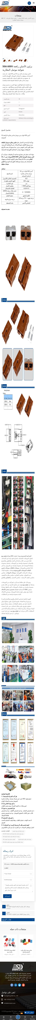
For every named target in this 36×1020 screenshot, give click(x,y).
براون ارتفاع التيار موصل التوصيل (18, 831)
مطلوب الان (30, 1012)
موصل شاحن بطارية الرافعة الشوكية (24, 839)
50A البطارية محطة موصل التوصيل (9, 839)
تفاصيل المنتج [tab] (5, 130)
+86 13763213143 (9, 999)
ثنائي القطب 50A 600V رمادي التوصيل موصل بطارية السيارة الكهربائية (26, 951)
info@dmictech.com (9, 1003)
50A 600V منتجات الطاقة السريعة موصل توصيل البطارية (13, 842)
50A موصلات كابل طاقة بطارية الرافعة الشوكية (11, 836)
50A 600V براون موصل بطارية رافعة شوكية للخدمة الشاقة (13, 833)
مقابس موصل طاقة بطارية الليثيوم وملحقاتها (9, 951)
